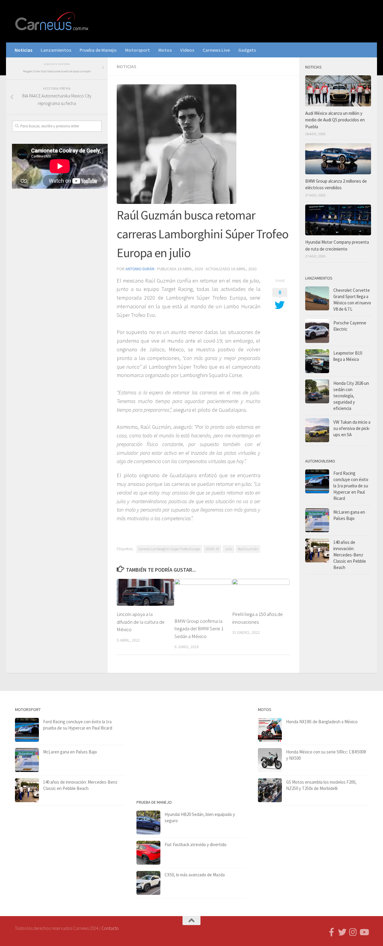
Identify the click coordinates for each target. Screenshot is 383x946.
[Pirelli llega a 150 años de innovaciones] (261, 592)
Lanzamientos (56, 50)
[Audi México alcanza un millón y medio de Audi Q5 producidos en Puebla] (338, 90)
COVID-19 (212, 549)
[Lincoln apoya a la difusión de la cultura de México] (145, 592)
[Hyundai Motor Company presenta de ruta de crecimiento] (338, 220)
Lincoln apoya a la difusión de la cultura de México (141, 622)
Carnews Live (216, 50)
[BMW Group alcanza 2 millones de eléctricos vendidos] (338, 158)
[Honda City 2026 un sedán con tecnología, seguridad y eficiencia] (317, 391)
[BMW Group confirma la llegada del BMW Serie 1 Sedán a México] (203, 596)
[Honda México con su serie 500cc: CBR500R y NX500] (270, 760)
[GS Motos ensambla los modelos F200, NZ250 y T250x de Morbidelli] (270, 790)
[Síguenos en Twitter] (342, 932)
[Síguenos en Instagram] (353, 932)
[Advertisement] (57, 292)
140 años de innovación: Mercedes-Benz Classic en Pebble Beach (349, 554)
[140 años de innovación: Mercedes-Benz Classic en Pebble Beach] (317, 550)
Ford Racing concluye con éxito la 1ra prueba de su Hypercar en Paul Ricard (350, 485)
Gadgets (247, 50)
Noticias (23, 50)
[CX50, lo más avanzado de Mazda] (148, 883)
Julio (228, 549)
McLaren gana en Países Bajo (70, 752)
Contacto (110, 928)
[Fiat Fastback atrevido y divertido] (148, 853)
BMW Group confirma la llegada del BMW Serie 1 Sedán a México (199, 629)
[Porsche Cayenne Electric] (317, 331)
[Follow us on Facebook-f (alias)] (331, 932)
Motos (165, 50)
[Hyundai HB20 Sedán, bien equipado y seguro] (148, 822)
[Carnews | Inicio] (52, 21)
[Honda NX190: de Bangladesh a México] (270, 730)
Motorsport (137, 50)
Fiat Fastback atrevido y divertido (196, 844)
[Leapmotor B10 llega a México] (317, 361)
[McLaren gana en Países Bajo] (317, 520)
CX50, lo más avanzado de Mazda (195, 875)
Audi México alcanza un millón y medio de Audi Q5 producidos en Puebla (335, 119)
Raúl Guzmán (248, 549)
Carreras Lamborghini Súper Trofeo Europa (169, 549)
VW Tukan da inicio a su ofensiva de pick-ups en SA (351, 428)
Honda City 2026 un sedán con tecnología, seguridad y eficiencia (351, 395)
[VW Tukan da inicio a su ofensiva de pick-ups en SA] (317, 430)
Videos (187, 50)
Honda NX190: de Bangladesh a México (322, 721)
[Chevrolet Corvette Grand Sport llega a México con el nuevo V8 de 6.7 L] (317, 298)
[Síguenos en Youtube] (364, 932)
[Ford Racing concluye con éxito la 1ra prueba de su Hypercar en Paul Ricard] (317, 481)
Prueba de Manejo (98, 50)
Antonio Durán (139, 268)
